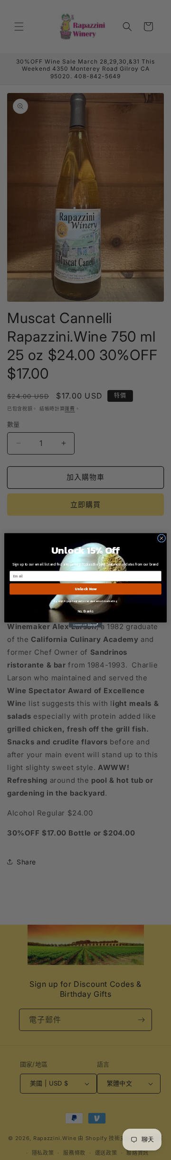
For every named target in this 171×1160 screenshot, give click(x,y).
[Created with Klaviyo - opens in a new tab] (85, 625)
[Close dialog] (161, 537)
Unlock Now (85, 589)
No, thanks (86, 610)
